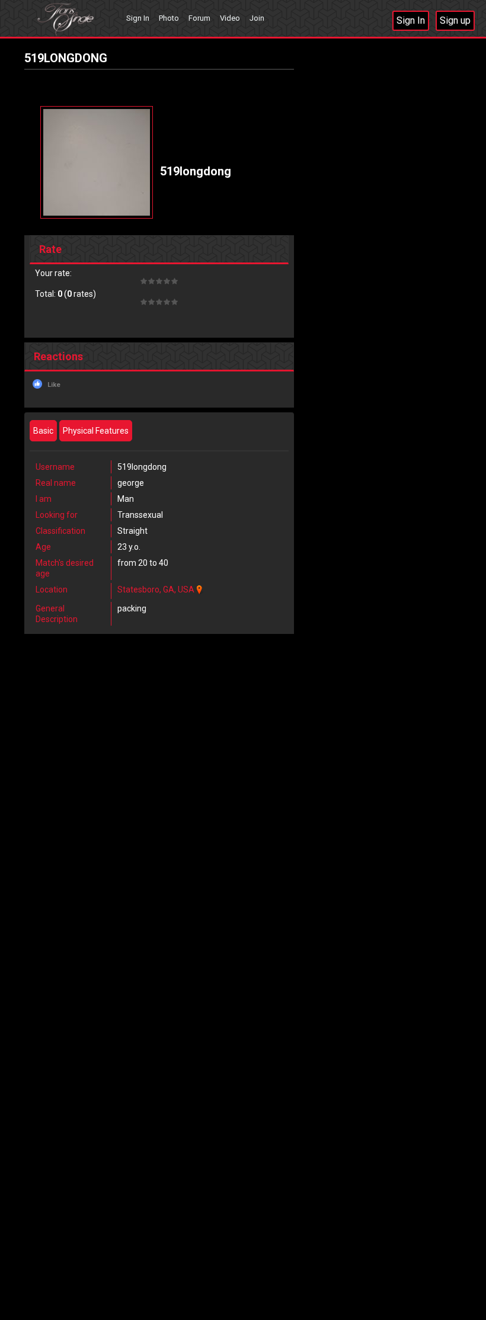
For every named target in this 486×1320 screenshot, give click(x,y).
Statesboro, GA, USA (155, 589)
